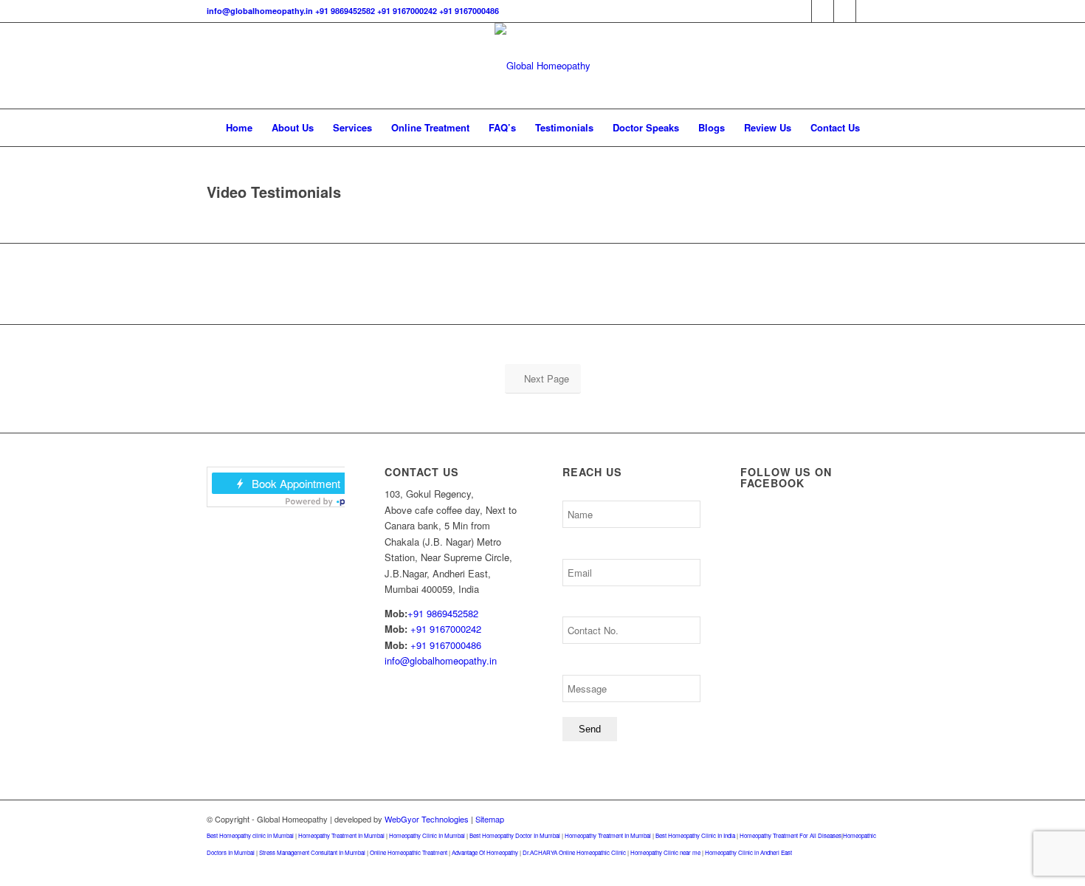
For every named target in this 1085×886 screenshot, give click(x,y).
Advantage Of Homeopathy (485, 852)
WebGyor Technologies (427, 819)
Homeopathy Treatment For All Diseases (790, 835)
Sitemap (489, 819)
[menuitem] (239, 127)
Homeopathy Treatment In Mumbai (341, 835)
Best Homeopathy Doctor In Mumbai (514, 835)
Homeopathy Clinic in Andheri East (748, 852)
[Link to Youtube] (867, 11)
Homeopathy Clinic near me (665, 852)
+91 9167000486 (469, 10)
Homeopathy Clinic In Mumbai (427, 835)
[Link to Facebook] (800, 11)
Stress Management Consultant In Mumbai (312, 852)
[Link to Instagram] (844, 11)
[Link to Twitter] (822, 11)
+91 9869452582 (345, 10)
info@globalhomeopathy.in (260, 10)
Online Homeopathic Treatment (408, 852)
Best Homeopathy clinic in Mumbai (250, 835)
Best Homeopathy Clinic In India (695, 835)
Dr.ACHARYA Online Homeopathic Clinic (574, 852)
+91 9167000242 (407, 10)
